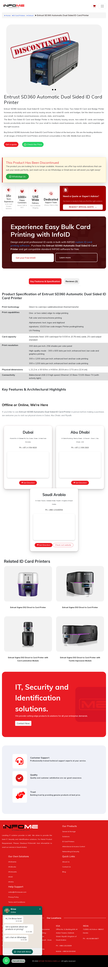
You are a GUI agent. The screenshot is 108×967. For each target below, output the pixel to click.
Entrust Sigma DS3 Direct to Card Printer (80, 607)
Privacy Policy (13, 897)
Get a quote (11, 144)
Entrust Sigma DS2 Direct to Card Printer (28, 607)
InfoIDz (11, 882)
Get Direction (29, 483)
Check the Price (34, 144)
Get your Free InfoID (26, 257)
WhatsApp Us (18, 176)
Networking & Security (70, 851)
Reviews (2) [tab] (72, 281)
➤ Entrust (29, 15)
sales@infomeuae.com (17, 892)
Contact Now (23, 723)
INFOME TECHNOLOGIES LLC (49, 961)
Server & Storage (69, 831)
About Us (66, 862)
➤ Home (7, 15)
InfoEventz (12, 862)
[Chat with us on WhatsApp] (6, 960)
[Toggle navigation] (102, 6)
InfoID (10, 877)
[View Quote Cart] (94, 6)
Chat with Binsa (24, 951)
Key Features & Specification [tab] (45, 281)
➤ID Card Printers (18, 15)
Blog (64, 872)
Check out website (63, 545)
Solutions (66, 836)
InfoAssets (12, 872)
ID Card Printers (68, 841)
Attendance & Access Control (73, 846)
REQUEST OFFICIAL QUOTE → (83, 207)
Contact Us (66, 867)
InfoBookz (12, 867)
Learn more (65, 257)
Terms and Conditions (16, 902)
